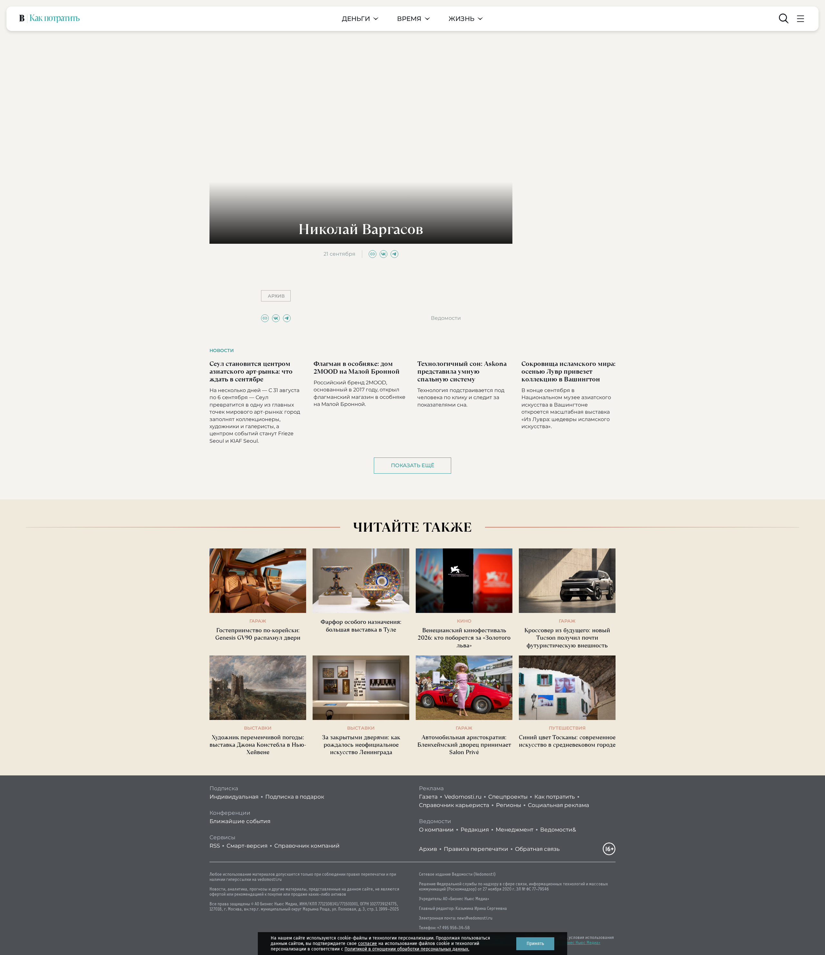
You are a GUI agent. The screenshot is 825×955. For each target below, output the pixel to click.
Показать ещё (412, 465)
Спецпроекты (508, 796)
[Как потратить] (55, 19)
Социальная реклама (558, 805)
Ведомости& (558, 829)
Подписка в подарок (294, 796)
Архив (428, 849)
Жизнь (461, 19)
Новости (221, 350)
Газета (428, 796)
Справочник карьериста (454, 805)
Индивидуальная (233, 796)
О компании (436, 829)
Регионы (508, 805)
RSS (214, 845)
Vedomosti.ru (462, 796)
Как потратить (554, 796)
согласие (367, 943)
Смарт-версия (247, 845)
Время (409, 19)
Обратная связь (537, 849)
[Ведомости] (21, 19)
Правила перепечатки (476, 849)
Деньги (356, 19)
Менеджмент (514, 829)
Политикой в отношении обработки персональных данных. (407, 949)
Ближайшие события (239, 821)
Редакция (475, 829)
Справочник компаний (307, 845)
